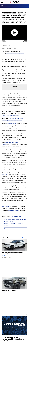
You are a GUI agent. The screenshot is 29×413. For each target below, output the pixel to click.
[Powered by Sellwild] (25, 314)
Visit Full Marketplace (23, 237)
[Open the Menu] (2, 2)
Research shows (5, 206)
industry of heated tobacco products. (15, 53)
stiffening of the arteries (14, 210)
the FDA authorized (12, 123)
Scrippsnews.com (16, 216)
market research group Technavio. (11, 115)
